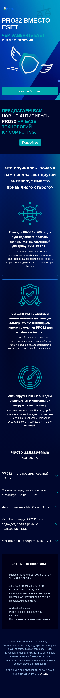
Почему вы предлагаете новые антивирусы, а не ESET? (24, 493)
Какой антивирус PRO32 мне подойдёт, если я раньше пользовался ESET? (22, 524)
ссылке (44, 673)
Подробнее (30, 142)
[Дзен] (18, 680)
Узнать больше (30, 91)
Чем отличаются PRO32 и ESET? (25, 507)
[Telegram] (41, 680)
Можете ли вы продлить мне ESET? (27, 541)
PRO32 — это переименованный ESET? (25, 476)
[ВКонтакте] (26, 680)
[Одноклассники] (33, 680)
